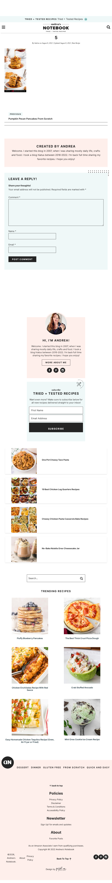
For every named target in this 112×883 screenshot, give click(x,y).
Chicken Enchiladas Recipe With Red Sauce (30, 688)
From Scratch (74, 767)
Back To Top (63, 858)
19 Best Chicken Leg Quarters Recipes (60, 489)
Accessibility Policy (56, 810)
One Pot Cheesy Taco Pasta (55, 460)
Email (12, 244)
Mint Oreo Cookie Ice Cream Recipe (82, 739)
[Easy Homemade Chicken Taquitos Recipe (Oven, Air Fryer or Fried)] (30, 734)
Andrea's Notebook (56, 27)
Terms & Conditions (56, 806)
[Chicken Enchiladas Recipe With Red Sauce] (30, 682)
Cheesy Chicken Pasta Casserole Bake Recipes (65, 519)
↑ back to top (56, 785)
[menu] (3, 27)
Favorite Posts (56, 838)
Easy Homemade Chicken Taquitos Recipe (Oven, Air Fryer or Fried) (30, 740)
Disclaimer (56, 803)
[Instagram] (62, 370)
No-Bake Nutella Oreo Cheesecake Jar (61, 548)
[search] (108, 27)
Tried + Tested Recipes (54, 19)
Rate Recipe (76, 43)
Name (12, 231)
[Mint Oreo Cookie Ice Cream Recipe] (82, 734)
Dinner (36, 767)
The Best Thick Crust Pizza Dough (82, 638)
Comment (14, 197)
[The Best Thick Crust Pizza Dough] (82, 633)
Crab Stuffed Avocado (82, 687)
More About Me (56, 362)
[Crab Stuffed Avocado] (82, 682)
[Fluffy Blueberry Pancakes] (30, 633)
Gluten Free (52, 767)
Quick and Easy (98, 767)
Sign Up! (45, 824)
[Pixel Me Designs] (60, 869)
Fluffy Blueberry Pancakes (30, 638)
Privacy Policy (56, 799)
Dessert (23, 767)
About (22, 858)
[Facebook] (49, 370)
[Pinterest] (56, 370)
